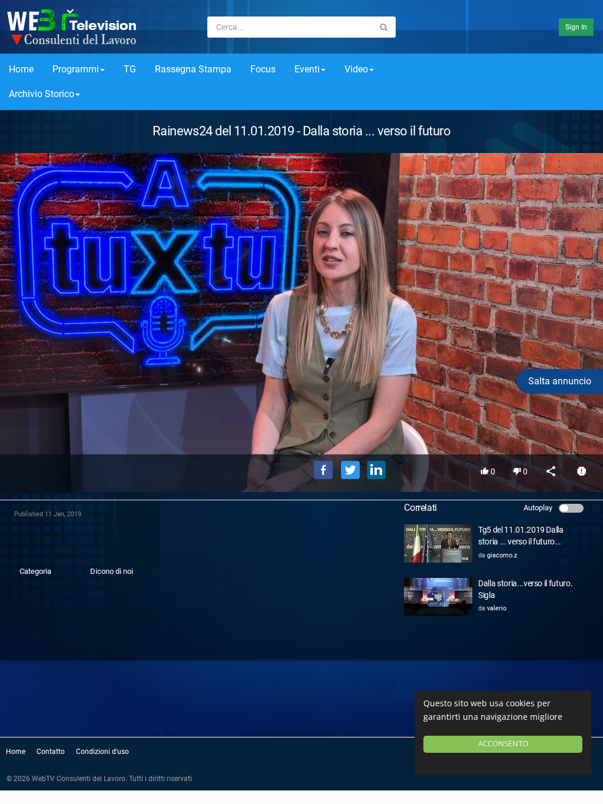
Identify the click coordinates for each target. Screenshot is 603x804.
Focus (263, 69)
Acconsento (503, 744)
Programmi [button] (75, 69)
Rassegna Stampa (193, 69)
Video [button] (356, 69)
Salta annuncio (559, 381)
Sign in (576, 27)
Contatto (51, 751)
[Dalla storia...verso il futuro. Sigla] (438, 597)
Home (21, 69)
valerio (496, 608)
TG (130, 69)
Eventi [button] (307, 69)
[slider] (301, 428)
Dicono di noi (111, 571)
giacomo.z (502, 555)
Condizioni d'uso (102, 751)
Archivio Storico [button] (41, 93)
